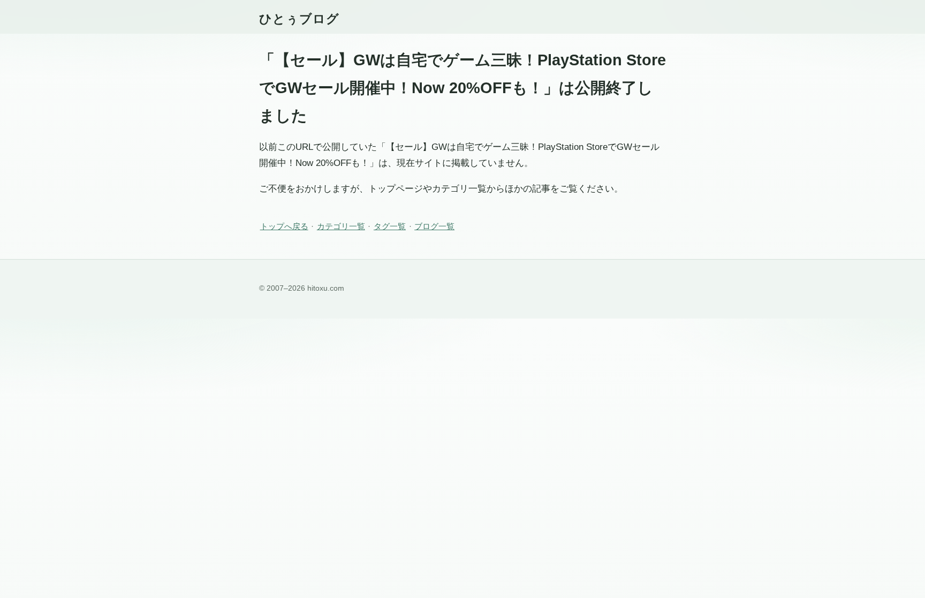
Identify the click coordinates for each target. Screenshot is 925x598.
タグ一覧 (390, 226)
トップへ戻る (284, 226)
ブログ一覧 (434, 226)
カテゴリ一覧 (341, 226)
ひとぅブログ (299, 19)
